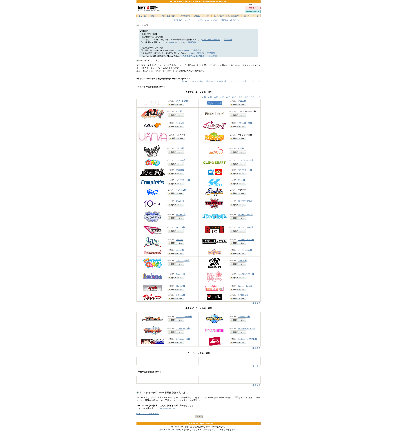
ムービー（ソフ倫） (239, 81)
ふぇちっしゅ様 (245, 250)
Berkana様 (180, 274)
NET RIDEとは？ (169, 16)
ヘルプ (256, 16)
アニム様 (242, 101)
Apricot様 (180, 123)
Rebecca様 (180, 295)
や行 (246, 97)
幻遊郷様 (180, 170)
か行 (210, 97)
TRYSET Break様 (245, 227)
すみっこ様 (181, 190)
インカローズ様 (245, 123)
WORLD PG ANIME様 (247, 339)
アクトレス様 (182, 101)
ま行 (240, 97)
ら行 (252, 97)
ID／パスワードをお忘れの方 (226, 16)
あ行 (204, 97)
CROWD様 (180, 160)
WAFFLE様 (243, 295)
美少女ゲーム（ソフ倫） (193, 81)
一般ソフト (255, 81)
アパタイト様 (244, 316)
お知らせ (154, 16)
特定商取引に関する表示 (147, 413)
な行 (228, 97)
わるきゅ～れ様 (183, 339)
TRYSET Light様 (245, 214)
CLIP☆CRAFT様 (245, 160)
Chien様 (241, 180)
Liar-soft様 (180, 286)
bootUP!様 (242, 260)
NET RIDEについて (181, 20)
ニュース (142, 16)
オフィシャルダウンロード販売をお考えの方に (219, 20)
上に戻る (256, 303)
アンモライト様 (183, 328)
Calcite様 (180, 148)
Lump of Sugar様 (245, 286)
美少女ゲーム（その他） (217, 81)
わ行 (258, 97)
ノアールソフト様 (246, 239)
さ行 (216, 97)
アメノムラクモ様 (184, 316)
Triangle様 (180, 227)
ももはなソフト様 (246, 274)
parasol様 (180, 250)
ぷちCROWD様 (183, 260)
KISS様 (241, 148)
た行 (222, 97)
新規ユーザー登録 (201, 16)
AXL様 (179, 111)
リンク (246, 16)
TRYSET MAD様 (245, 201)
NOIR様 (179, 239)
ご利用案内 (185, 16)
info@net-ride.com (167, 408)
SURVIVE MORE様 (246, 328)
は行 (234, 97)
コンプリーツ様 (245, 170)
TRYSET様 (180, 214)
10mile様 (180, 201)
